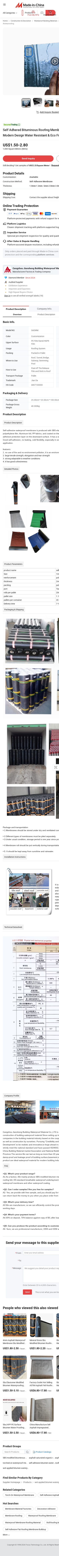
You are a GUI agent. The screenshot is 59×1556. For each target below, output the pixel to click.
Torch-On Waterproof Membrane (19, 1495)
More (5, 1534)
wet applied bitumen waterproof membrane (16, 1468)
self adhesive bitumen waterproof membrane (42, 1462)
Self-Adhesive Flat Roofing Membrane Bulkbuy (25, 1529)
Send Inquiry (28, 158)
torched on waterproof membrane (16, 1462)
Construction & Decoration (21, 21)
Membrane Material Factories (18, 1508)
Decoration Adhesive (46, 1508)
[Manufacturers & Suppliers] (29, 5)
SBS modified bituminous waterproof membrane (24, 1457)
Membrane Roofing (13, 1515)
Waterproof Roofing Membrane (42, 1515)
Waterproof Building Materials (45, 21)
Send (27, 1292)
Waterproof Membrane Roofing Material (23, 1522)
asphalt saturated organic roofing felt (42, 1457)
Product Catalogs (43, 1451)
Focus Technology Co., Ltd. (36, 1545)
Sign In (7, 295)
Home (5, 21)
